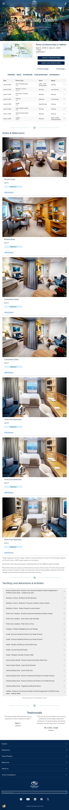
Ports (19, 74)
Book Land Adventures (51, 63)
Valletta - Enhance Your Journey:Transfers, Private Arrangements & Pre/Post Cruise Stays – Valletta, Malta (32, 692)
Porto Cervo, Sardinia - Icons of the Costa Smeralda (22, 618)
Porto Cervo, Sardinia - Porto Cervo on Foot (20, 624)
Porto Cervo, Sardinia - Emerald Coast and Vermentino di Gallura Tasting (29, 613)
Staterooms (28, 74)
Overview (11, 74)
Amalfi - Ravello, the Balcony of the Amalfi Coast (21, 644)
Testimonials (54, 74)
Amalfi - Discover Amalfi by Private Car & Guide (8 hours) (24, 639)
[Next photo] (65, 158)
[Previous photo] (4, 158)
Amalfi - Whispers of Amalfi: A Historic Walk (19, 655)
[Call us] (65, 3)
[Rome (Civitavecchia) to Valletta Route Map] (18, 50)
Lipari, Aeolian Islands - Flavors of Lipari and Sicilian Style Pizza (26, 660)
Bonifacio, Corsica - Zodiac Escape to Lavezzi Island (23, 608)
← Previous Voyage (42, 69)
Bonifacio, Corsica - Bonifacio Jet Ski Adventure (21, 598)
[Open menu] (3, 3)
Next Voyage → (61, 69)
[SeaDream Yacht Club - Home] (34, 785)
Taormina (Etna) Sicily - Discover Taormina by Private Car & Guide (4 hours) (30, 675)
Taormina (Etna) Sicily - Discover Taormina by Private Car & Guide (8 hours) (30, 681)
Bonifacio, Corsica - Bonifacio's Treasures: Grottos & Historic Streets (27, 603)
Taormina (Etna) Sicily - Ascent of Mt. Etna (19, 670)
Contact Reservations (51, 58)
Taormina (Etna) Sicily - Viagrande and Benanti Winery (23, 686)
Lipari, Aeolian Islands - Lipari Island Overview (21, 665)
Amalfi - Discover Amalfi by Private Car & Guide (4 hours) (24, 634)
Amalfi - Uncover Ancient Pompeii (16, 650)
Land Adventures (41, 74)
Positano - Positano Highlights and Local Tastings (22, 629)
